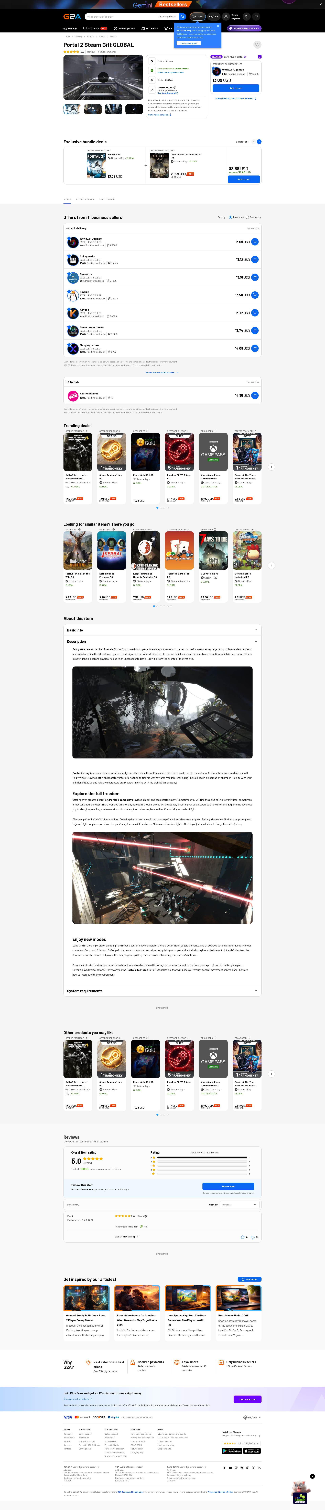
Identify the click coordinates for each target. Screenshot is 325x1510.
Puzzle (102, 36)
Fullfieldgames (89, 393)
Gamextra (86, 274)
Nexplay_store (89, 345)
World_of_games (233, 69)
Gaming (78, 36)
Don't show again (189, 43)
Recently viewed (85, 199)
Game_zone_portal (92, 327)
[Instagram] (247, 1468)
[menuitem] (70, 28)
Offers (67, 199)
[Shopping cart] (256, 17)
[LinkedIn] (259, 1468)
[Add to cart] (255, 241)
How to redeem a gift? (167, 93)
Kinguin (84, 291)
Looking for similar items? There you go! (99, 524)
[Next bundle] (259, 141)
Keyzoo (84, 309)
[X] (253, 1468)
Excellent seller (90, 242)
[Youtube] (230, 1468)
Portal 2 (113, 36)
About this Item (107, 199)
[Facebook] (224, 1468)
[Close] (320, 4)
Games (90, 36)
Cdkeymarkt (87, 256)
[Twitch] (236, 1468)
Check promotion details (76, 1398)
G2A (68, 36)
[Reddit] (242, 1468)
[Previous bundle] (253, 141)
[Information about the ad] (147, 431)
